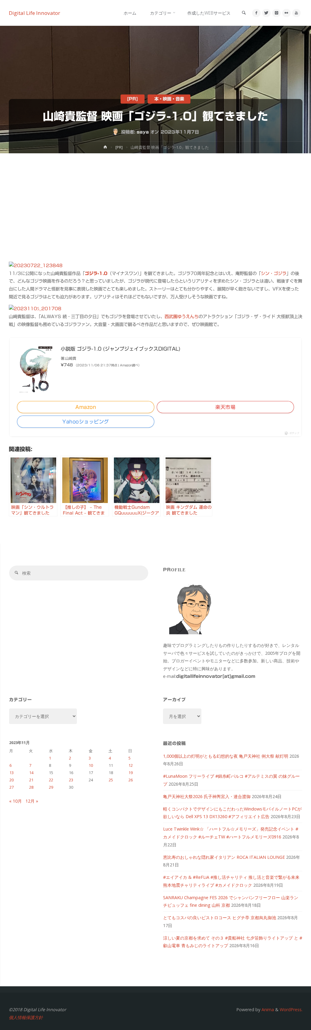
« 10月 (15, 801)
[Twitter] (266, 13)
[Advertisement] (155, 198)
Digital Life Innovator (34, 12)
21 (31, 780)
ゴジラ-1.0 (96, 273)
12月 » (32, 801)
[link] (243, 13)
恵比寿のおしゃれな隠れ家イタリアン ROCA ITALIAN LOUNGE (224, 857)
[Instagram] (276, 13)
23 (71, 780)
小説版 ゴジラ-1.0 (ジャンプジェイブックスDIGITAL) (120, 348)
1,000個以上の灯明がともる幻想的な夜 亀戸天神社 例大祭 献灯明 (225, 756)
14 (31, 772)
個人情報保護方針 (26, 1017)
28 (31, 787)
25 (111, 780)
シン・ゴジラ (273, 273)
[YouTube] (296, 13)
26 (130, 780)
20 (11, 780)
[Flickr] (286, 13)
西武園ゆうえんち (182, 316)
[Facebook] (256, 13)
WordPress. (291, 1009)
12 (130, 765)
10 (91, 765)
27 (11, 787)
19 (130, 772)
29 (51, 787)
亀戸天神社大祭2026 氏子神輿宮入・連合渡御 (207, 796)
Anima (267, 1009)
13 (11, 772)
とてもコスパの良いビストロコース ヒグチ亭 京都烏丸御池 (219, 917)
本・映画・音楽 (169, 99)
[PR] (132, 99)
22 (51, 780)
